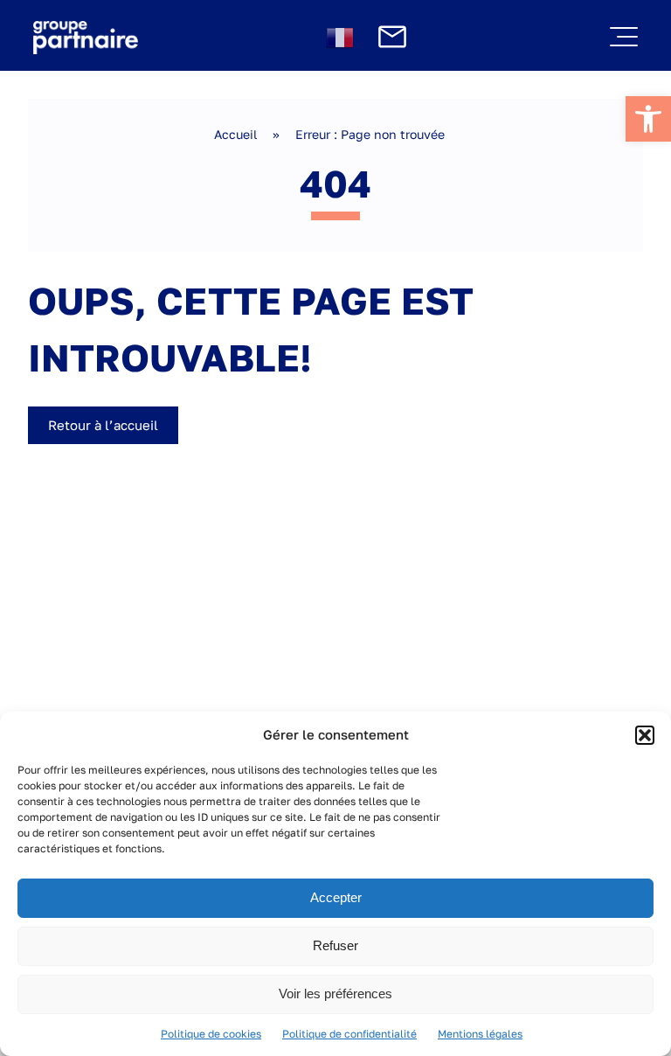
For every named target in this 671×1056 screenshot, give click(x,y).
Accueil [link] (235, 134)
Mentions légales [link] (480, 1033)
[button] (645, 735)
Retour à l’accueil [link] (103, 425)
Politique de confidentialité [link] (349, 1033)
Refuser (335, 945)
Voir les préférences (335, 993)
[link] (648, 119)
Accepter (336, 897)
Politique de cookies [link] (211, 1033)
